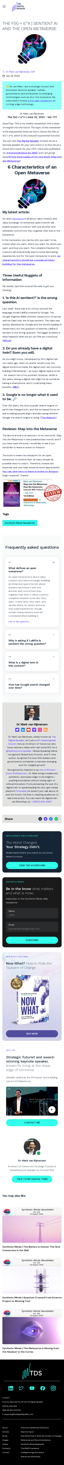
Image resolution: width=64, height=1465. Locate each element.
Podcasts (6, 1448)
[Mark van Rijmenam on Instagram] (53, 1388)
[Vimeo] (34, 730)
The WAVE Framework (30, 1448)
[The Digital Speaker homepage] (18, 6)
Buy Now (32, 1033)
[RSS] (45, 730)
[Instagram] (40, 730)
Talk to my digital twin (32, 1179)
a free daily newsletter (40, 100)
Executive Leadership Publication (35, 1428)
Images (5, 1440)
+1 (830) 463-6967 (41, 801)
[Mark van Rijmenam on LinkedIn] (10, 1388)
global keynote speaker (19, 750)
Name (12, 911)
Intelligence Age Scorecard (32, 1452)
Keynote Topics (27, 1432)
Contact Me (32, 1122)
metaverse (18, 218)
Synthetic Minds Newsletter (20, 522)
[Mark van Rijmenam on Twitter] (21, 1388)
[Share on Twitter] (45, 819)
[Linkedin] (23, 730)
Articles (5, 1432)
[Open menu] (4, 6)
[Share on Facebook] (51, 819)
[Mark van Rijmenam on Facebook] (42, 1388)
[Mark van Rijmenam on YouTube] (32, 1388)
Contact (5, 1452)
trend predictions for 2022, (22, 152)
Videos (5, 1444)
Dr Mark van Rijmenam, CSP (20, 71)
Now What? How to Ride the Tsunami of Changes (41, 1436)
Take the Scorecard (32, 865)
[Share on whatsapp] (56, 819)
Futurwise (21, 791)
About (5, 1428)
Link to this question (18, 621)
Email (11, 924)
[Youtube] (29, 730)
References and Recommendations (36, 1440)
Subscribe (32, 940)
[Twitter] (17, 730)
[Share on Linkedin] (40, 819)
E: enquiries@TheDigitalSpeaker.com (17, 1414)
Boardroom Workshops (30, 1456)
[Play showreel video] (32, 1101)
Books (4, 1436)
